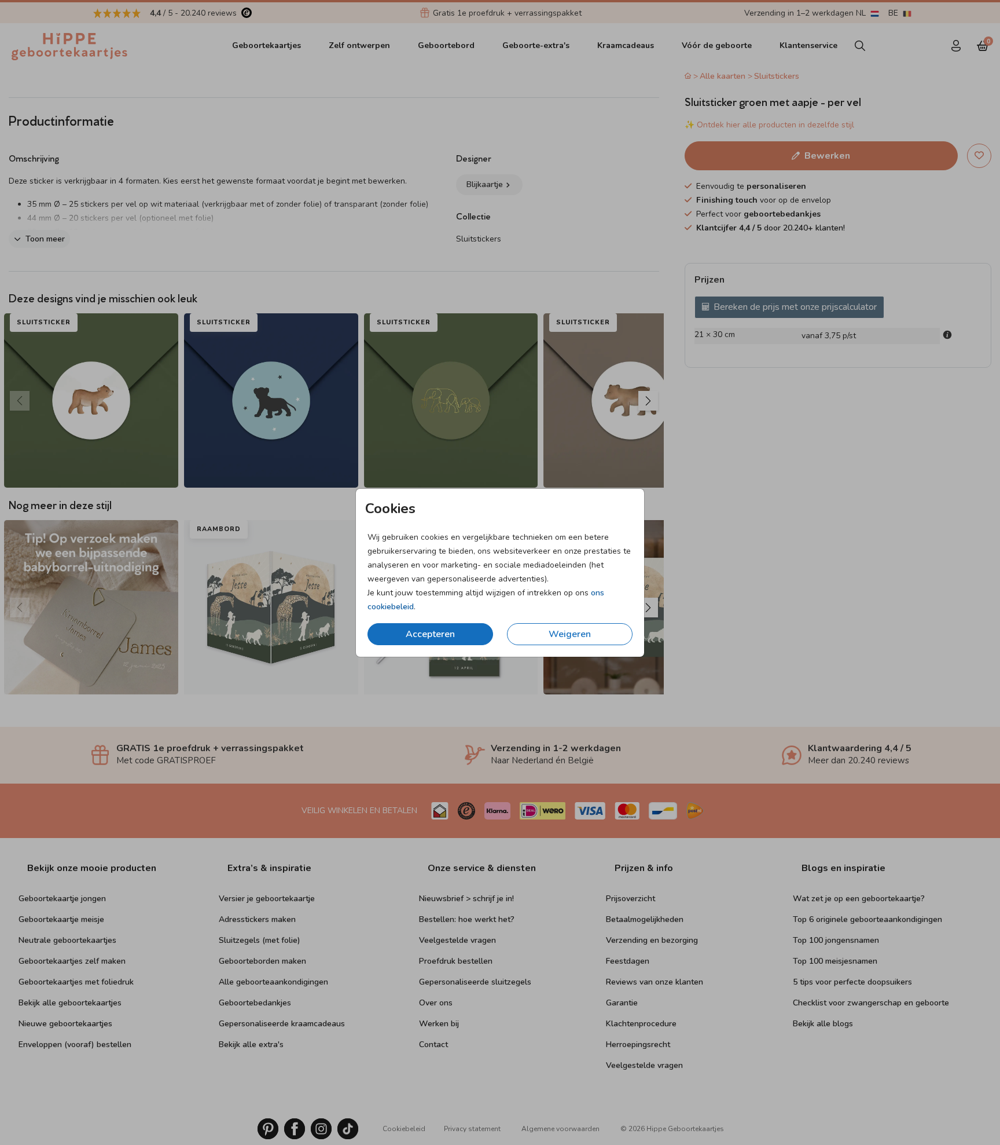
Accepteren (430, 634)
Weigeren (570, 634)
